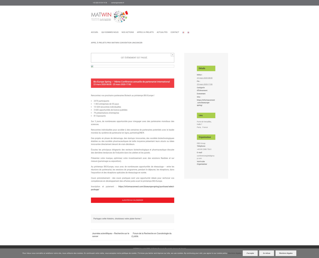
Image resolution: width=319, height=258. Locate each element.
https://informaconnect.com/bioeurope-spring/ (206, 102)
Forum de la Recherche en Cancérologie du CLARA (151, 235)
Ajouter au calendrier (132, 200)
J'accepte (250, 253)
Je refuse (266, 253)
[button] (146, 42)
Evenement (201, 94)
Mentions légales (234, 253)
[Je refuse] (316, 253)
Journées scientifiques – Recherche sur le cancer (110, 235)
